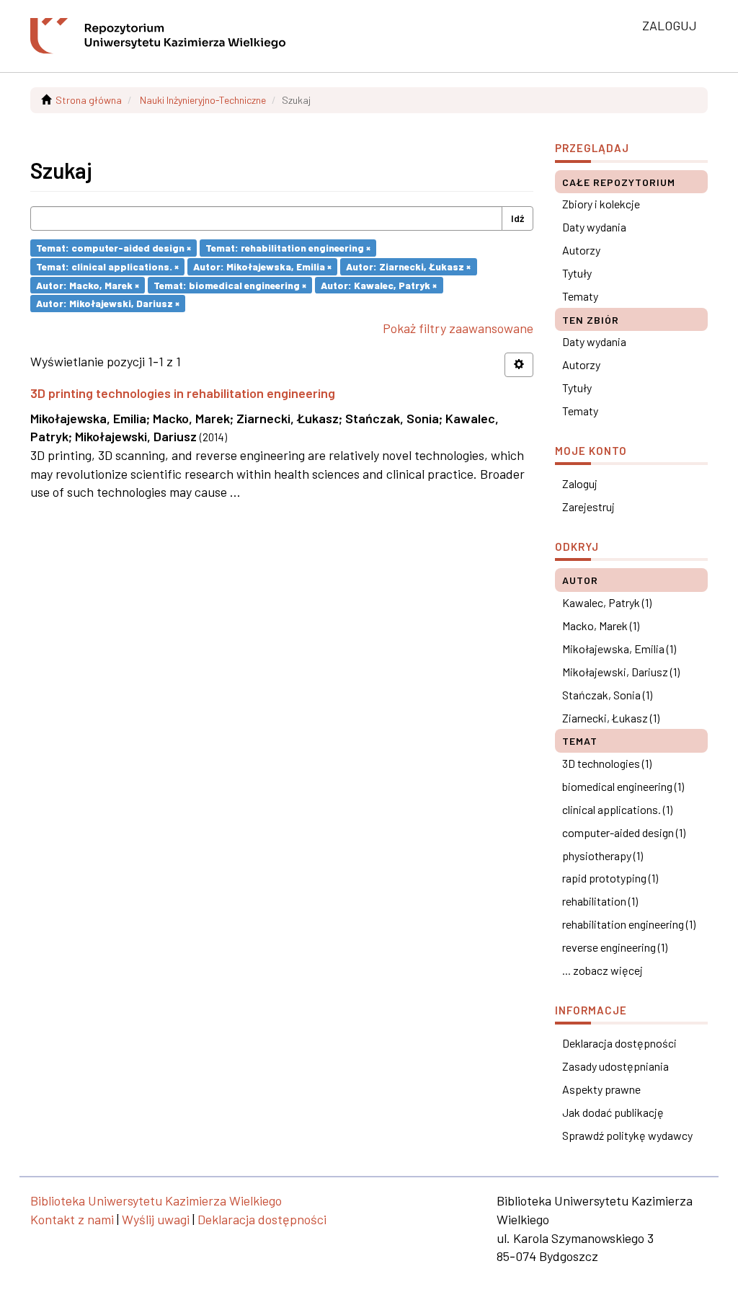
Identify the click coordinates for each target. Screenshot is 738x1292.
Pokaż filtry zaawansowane (458, 328)
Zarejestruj (588, 506)
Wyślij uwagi (156, 1219)
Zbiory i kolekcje (601, 204)
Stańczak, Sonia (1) (607, 695)
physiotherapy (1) (602, 855)
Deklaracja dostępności (619, 1043)
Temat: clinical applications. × (107, 266)
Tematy (580, 296)
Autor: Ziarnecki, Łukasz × (408, 266)
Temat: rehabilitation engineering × (287, 248)
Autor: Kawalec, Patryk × (379, 284)
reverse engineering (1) (614, 947)
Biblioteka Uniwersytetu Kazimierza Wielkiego (156, 1200)
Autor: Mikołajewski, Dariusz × (107, 303)
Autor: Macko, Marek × (87, 284)
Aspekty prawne (601, 1089)
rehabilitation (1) (600, 901)
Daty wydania (594, 227)
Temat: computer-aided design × (113, 248)
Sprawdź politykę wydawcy (627, 1135)
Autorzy (581, 250)
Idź (517, 218)
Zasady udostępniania (615, 1066)
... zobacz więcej (602, 970)
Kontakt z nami (72, 1219)
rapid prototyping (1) (610, 878)
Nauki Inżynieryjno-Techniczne (203, 100)
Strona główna (88, 100)
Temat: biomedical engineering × (230, 284)
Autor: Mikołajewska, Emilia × (262, 266)
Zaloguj (579, 483)
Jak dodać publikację (613, 1112)
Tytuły (577, 273)
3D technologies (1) (607, 763)
